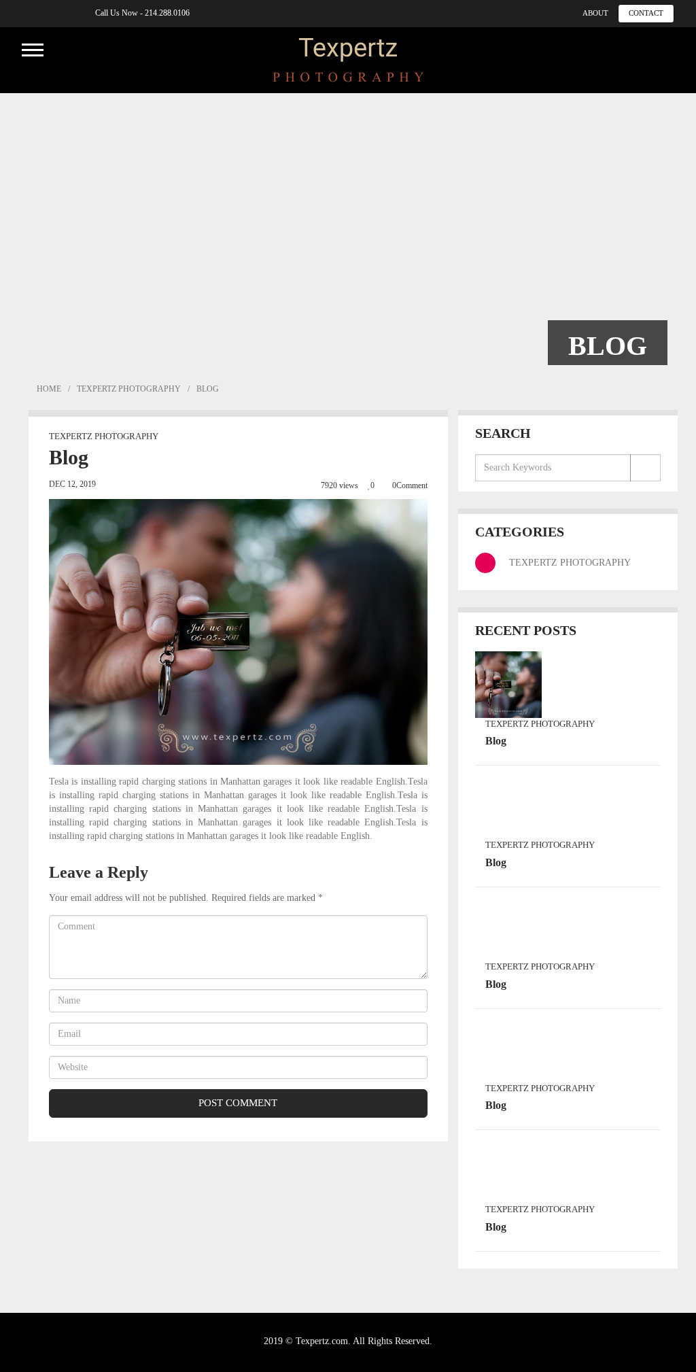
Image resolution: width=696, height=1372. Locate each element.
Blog (495, 741)
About (595, 13)
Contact (646, 13)
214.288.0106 (167, 13)
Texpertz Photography (129, 389)
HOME (48, 389)
